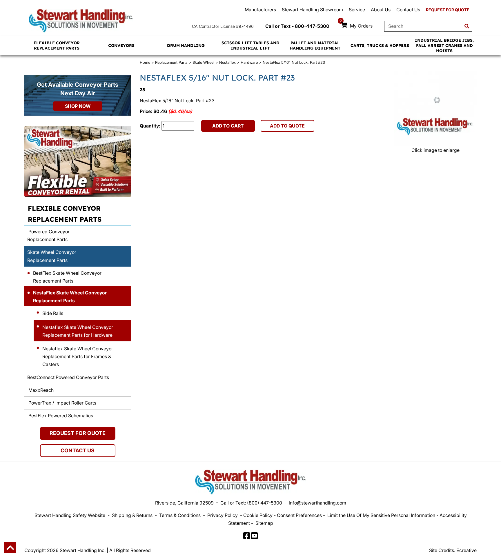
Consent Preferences (299, 515)
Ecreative (466, 550)
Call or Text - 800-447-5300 (297, 26)
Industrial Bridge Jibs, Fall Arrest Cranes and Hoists (444, 45)
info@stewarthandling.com (317, 503)
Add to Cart (228, 126)
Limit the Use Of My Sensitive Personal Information (381, 515)
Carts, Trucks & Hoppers (380, 45)
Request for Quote (447, 9)
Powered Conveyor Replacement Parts (48, 235)
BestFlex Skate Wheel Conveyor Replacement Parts (67, 277)
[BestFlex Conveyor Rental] (77, 161)
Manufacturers (260, 9)
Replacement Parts (171, 62)
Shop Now (77, 106)
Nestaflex (227, 62)
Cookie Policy (258, 515)
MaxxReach (40, 390)
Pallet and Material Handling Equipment (315, 45)
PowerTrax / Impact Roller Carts (61, 403)
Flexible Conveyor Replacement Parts (57, 45)
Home (145, 62)
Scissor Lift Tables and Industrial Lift (250, 45)
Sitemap (264, 523)
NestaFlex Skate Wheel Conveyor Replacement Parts (70, 296)
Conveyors (121, 45)
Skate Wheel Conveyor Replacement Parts (51, 256)
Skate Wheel (203, 62)
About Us (381, 9)
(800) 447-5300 (264, 503)
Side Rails (52, 313)
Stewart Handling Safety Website (70, 515)
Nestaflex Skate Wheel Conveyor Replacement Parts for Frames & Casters (77, 356)
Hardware (249, 62)
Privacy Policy (222, 515)
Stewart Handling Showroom (312, 9)
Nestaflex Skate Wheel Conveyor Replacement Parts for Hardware (77, 331)
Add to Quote (287, 126)
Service (357, 9)
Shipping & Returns (132, 515)
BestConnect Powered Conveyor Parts (68, 377)
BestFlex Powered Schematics (60, 415)
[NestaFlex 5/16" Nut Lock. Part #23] (435, 108)
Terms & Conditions (180, 515)
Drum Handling (186, 45)
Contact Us (408, 9)
